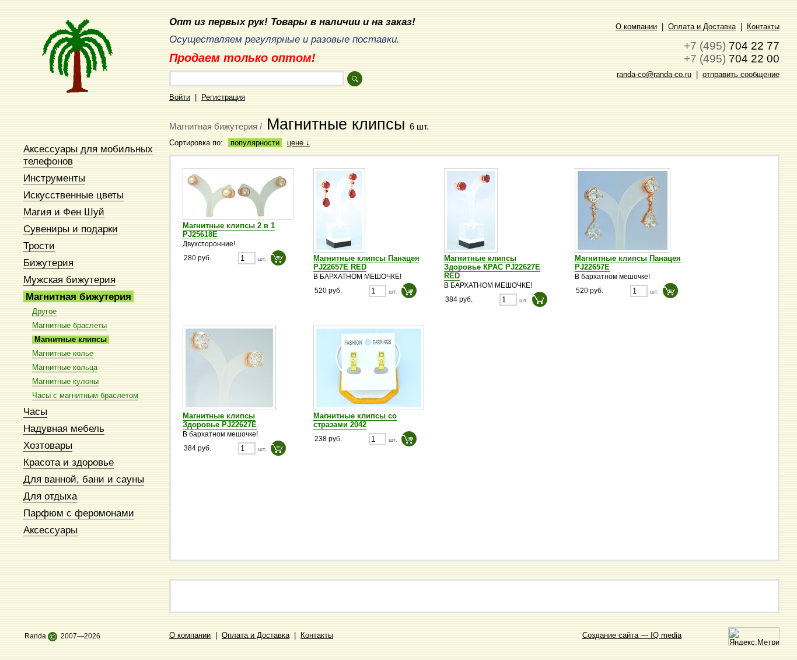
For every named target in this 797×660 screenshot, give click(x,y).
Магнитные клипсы (70, 340)
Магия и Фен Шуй (63, 212)
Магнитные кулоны (65, 382)
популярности (254, 142)
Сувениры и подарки (70, 229)
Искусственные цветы (73, 195)
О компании (636, 26)
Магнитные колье (62, 354)
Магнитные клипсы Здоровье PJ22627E (220, 420)
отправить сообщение (740, 74)
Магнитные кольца (64, 368)
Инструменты (54, 178)
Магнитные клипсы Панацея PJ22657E (628, 262)
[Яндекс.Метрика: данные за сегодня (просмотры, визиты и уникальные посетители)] (753, 636)
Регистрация (223, 97)
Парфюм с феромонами (78, 513)
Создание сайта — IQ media (631, 635)
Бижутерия (48, 262)
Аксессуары (50, 530)
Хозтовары (47, 445)
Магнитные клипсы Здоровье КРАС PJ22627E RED (492, 267)
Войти (179, 97)
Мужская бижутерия (69, 279)
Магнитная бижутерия (78, 296)
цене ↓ (298, 142)
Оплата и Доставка (702, 26)
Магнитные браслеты (69, 326)
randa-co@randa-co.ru (654, 74)
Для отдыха (50, 496)
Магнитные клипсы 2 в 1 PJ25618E (229, 230)
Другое (44, 312)
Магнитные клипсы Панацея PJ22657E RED (366, 262)
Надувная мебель (63, 428)
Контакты (763, 26)
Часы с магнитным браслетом (85, 396)
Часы (35, 411)
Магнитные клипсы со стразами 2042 (355, 420)
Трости (39, 246)
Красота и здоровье (68, 462)
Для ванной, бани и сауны (83, 479)
